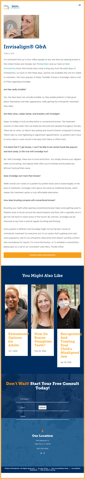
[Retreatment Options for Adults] (16, 306)
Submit (42, 407)
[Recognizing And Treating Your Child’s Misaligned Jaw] (68, 306)
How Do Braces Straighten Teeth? (42, 339)
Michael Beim (43, 64)
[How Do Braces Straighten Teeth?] (42, 306)
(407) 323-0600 (42, 448)
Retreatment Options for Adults (16, 339)
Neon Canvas (50, 470)
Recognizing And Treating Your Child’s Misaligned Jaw (69, 345)
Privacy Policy (43, 468)
